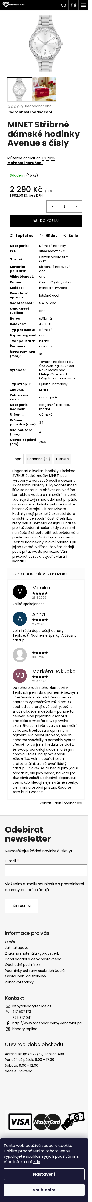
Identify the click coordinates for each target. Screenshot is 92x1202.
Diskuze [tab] (62, 459)
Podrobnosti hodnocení (29, 112)
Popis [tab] (17, 459)
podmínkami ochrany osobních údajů (44, 886)
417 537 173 (21, 1011)
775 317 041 (21, 1017)
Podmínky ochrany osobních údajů (35, 970)
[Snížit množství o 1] (52, 206)
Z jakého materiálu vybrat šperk (32, 953)
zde (36, 1162)
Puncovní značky (19, 982)
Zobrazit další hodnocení (61, 803)
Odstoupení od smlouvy (25, 976)
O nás (10, 941)
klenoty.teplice (24, 1028)
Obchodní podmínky (22, 964)
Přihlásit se (22, 906)
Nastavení (44, 1174)
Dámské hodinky (52, 245)
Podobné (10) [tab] (38, 459)
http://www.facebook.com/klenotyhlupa (47, 1023)
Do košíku (49, 220)
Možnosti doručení (25, 162)
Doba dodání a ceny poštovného (33, 959)
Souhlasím (44, 1190)
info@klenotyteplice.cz (31, 1006)
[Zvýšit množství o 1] (76, 206)
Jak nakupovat (17, 947)
